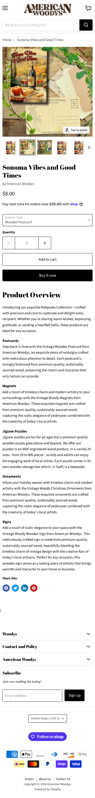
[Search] (86, 25)
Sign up (74, 695)
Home (6, 40)
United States (45, 718)
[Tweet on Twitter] (15, 588)
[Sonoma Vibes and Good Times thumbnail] (10, 147)
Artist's (29, 779)
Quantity (8, 232)
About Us (45, 779)
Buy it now (47, 275)
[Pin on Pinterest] (34, 588)
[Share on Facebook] (6, 588)
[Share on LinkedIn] (24, 588)
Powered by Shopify (48, 789)
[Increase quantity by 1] (45, 243)
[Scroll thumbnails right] (88, 148)
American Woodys (20, 183)
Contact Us (63, 779)
